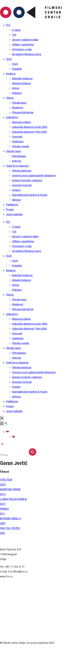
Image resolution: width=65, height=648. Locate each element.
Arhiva (15, 88)
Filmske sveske (20, 146)
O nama (16, 30)
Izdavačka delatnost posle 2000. (30, 127)
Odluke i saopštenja (23, 44)
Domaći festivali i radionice (27, 180)
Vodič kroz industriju (17, 165)
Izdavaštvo (12, 117)
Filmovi (10, 97)
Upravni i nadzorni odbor (25, 39)
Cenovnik (17, 136)
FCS (8, 25)
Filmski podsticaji (21, 170)
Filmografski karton (23, 112)
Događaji (17, 68)
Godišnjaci (18, 141)
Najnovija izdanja (21, 122)
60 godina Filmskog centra (26, 54)
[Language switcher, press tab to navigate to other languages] (7, 431)
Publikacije (12, 204)
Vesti (9, 59)
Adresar (16, 199)
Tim (14, 34)
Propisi (10, 209)
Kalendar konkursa (22, 78)
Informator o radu (22, 49)
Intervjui (16, 161)
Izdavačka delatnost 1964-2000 (29, 131)
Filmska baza (19, 102)
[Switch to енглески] (13, 436)
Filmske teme (13, 151)
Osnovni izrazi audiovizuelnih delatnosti (34, 175)
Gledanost (17, 107)
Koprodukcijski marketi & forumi (29, 194)
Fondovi (16, 190)
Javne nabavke (14, 214)
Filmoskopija (19, 156)
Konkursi (11, 73)
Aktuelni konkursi (21, 83)
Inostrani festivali (22, 185)
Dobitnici (17, 93)
